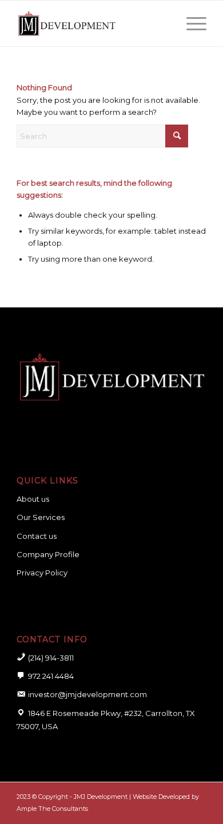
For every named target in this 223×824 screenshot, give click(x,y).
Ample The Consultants (52, 809)
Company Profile (48, 554)
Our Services (41, 517)
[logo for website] (92, 23)
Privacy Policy (42, 572)
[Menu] (190, 23)
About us (33, 498)
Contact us (37, 536)
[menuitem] (190, 23)
